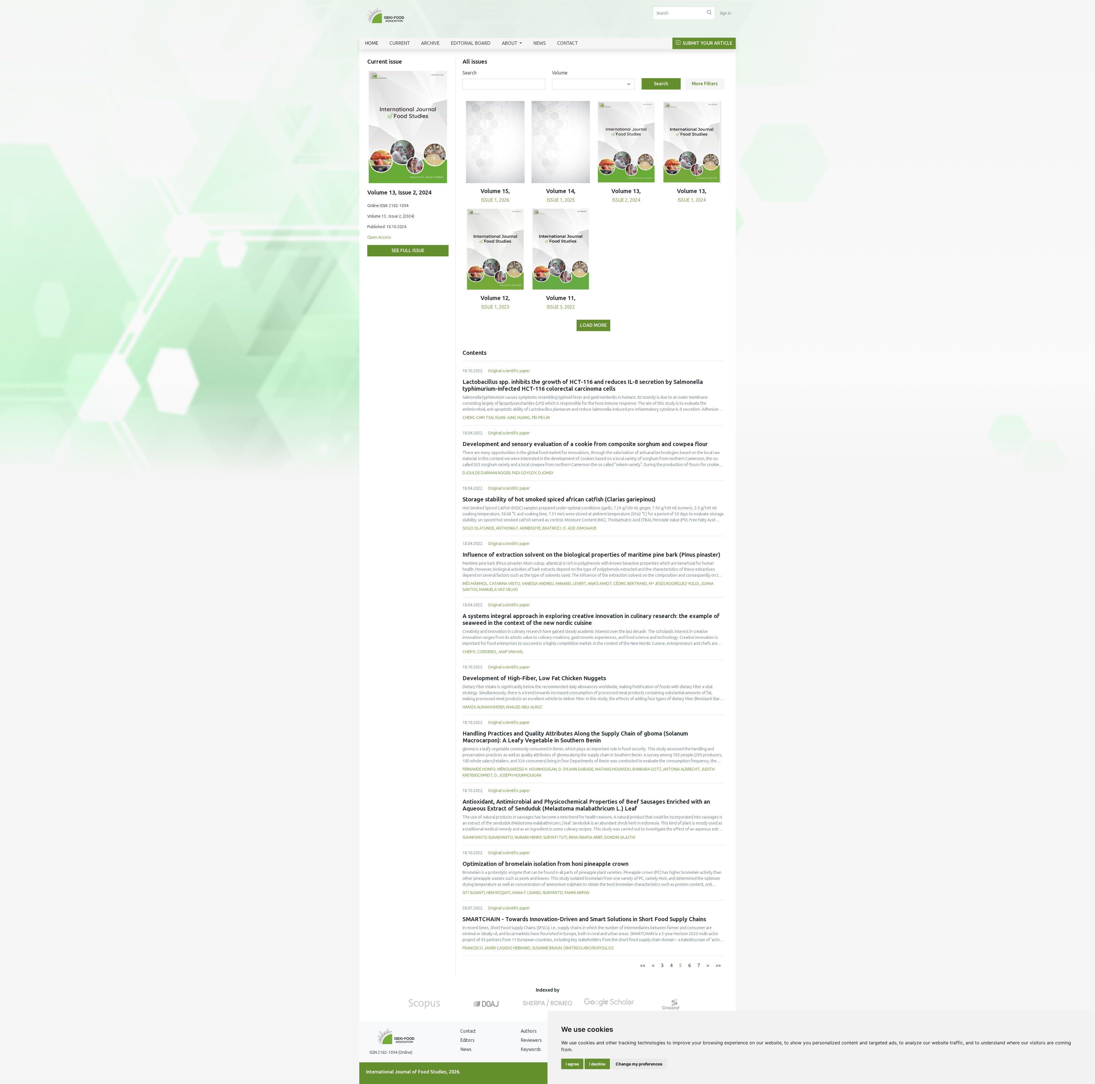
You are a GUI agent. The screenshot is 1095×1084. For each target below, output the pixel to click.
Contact (567, 43)
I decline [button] (597, 1063)
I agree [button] (572, 1063)
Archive (430, 43)
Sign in (725, 13)
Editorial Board (470, 43)
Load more (593, 325)
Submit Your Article (707, 43)
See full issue (408, 250)
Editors (467, 1040)
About (510, 43)
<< (642, 965)
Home (371, 43)
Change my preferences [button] (639, 1063)
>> (718, 965)
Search (469, 73)
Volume (559, 73)
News (539, 43)
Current (400, 43)
